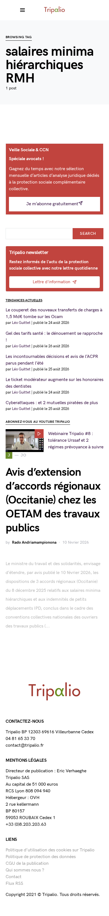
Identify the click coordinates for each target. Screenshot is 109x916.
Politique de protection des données (41, 856)
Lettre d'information (51, 282)
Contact (14, 877)
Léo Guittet (21, 323)
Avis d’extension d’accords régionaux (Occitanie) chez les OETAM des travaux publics (53, 500)
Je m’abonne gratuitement (52, 204)
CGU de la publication (27, 863)
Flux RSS (14, 883)
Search (88, 233)
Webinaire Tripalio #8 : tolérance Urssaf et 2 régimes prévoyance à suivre (75, 440)
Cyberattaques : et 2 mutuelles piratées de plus (52, 403)
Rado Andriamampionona (34, 542)
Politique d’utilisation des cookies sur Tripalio (50, 850)
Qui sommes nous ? (25, 870)
